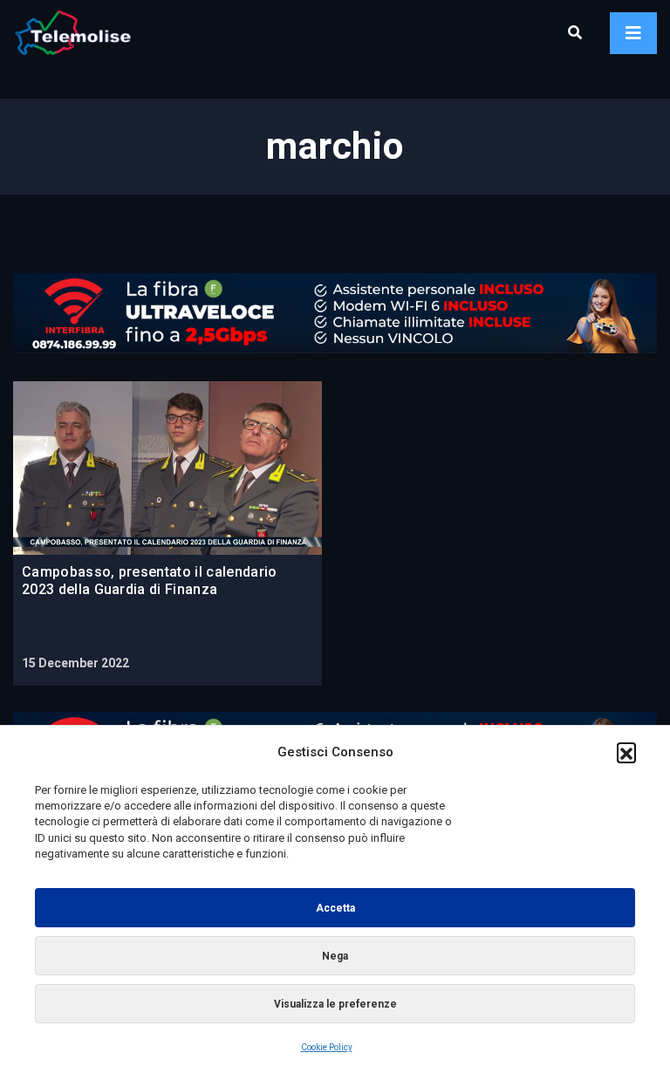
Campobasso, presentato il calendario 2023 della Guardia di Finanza (149, 581)
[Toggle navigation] (633, 33)
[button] (626, 752)
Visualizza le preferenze (335, 1004)
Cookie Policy (326, 1047)
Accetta (335, 908)
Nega (335, 956)
